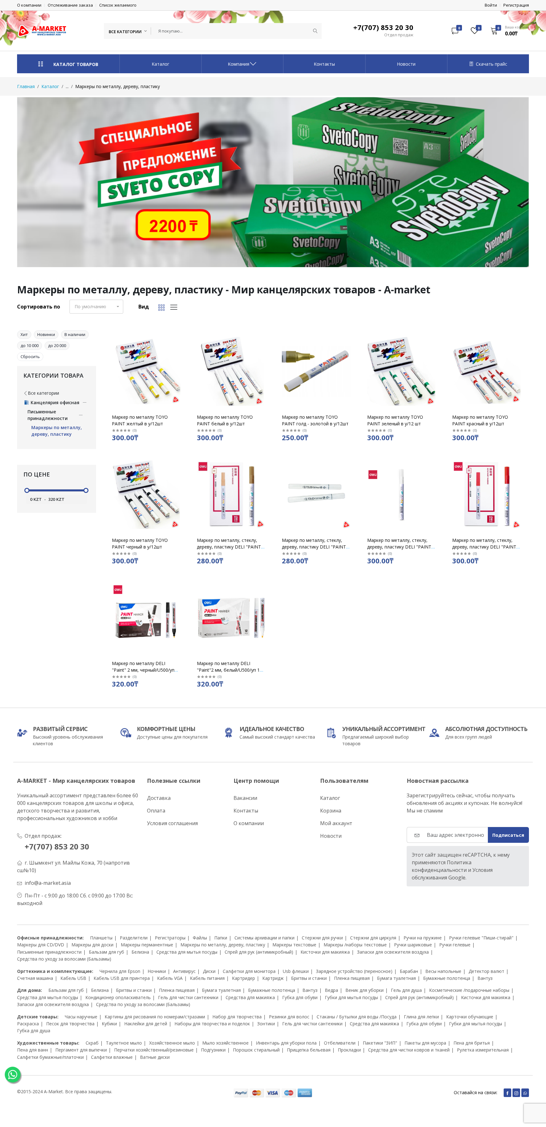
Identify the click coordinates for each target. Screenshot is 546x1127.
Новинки (46, 334)
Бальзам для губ (106, 952)
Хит (24, 334)
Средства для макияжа (250, 997)
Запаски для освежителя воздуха (393, 952)
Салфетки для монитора (249, 971)
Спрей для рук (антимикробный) (259, 952)
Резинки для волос (289, 1017)
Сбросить (30, 356)
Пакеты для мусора (425, 1043)
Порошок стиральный (256, 1050)
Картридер (243, 978)
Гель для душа (406, 990)
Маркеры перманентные (147, 945)
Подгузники (213, 1050)
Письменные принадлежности (49, 952)
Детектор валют (486, 971)
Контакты (324, 64)
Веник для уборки (364, 990)
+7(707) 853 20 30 (57, 846)
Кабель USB (73, 978)
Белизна (140, 952)
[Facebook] (507, 1092)
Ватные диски (155, 1057)
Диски (209, 971)
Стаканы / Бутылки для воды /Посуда (357, 1017)
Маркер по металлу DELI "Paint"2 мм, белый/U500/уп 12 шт (229, 670)
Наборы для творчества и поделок (212, 1024)
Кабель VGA (170, 978)
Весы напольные (443, 971)
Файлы (200, 938)
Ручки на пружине (422, 938)
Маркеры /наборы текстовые (355, 945)
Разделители (134, 938)
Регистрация (516, 5)
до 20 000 (57, 345)
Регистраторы (170, 938)
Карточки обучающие (469, 1017)
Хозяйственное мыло (172, 1043)
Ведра (331, 990)
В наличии (74, 334)
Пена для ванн (32, 1050)
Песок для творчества (70, 1024)
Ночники (157, 971)
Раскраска (28, 1024)
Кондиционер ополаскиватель (118, 997)
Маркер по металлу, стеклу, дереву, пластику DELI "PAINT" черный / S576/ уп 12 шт (315, 546)
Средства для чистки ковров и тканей (409, 1050)
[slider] (26, 490)
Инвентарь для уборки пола (286, 1043)
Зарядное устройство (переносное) (354, 971)
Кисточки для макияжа (325, 952)
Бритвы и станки (309, 978)
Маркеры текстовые (294, 945)
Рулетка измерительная (483, 1050)
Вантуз (485, 978)
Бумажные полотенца (446, 978)
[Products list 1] (273, 182)
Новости (406, 64)
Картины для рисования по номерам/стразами (155, 1017)
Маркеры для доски (92, 945)
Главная (26, 86)
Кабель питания (207, 978)
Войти (491, 5)
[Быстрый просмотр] (181, 339)
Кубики (109, 1024)
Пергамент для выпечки (81, 1050)
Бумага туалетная (396, 978)
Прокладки (349, 1050)
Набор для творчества (237, 1017)
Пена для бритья (471, 1043)
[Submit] (315, 31)
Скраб (92, 1043)
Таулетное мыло (124, 1043)
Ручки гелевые (454, 945)
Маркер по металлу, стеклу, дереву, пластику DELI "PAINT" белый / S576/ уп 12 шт (400, 546)
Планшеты (101, 938)
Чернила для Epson (120, 971)
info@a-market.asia (48, 882)
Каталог (160, 64)
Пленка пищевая (352, 978)
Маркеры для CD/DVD (40, 945)
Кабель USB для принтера (122, 978)
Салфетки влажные (112, 1057)
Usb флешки (296, 971)
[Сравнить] (181, 355)
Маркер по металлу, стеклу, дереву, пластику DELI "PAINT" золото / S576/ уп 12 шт (230, 546)
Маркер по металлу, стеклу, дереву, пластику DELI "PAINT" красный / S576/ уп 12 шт (485, 546)
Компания (238, 64)
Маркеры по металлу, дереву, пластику (222, 945)
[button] (507, 30)
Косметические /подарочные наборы (469, 990)
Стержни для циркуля (373, 938)
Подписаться (508, 835)
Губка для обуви (300, 997)
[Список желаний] (181, 347)
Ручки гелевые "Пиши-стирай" (481, 938)
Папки (220, 938)
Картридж (273, 978)
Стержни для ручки (322, 938)
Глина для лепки (421, 1017)
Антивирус (184, 971)
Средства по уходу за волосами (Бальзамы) (64, 959)
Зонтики (266, 1024)
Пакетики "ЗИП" (380, 1043)
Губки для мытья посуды (351, 997)
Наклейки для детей (145, 1024)
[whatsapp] (525, 1092)
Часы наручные (81, 1017)
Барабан (409, 971)
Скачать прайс (491, 64)
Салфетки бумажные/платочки (50, 1057)
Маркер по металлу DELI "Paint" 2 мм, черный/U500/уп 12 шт (143, 670)
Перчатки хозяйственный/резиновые (154, 1050)
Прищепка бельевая (309, 1050)
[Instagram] (516, 1092)
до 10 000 (30, 345)
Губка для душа (33, 1031)
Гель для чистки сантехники (188, 997)
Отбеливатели (339, 1043)
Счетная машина (35, 978)
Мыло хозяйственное (225, 1043)
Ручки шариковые (413, 945)
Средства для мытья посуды (186, 952)
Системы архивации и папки (264, 938)
